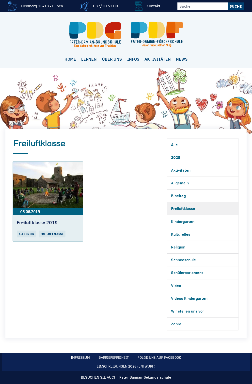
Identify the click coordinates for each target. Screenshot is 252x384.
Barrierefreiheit (114, 357)
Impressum (80, 357)
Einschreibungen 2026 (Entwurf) (126, 366)
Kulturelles (180, 234)
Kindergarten (182, 221)
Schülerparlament (187, 272)
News (182, 59)
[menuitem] (70, 59)
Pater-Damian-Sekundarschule (145, 377)
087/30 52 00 (105, 6)
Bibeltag (178, 195)
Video (176, 285)
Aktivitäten (157, 59)
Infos (133, 59)
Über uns (112, 59)
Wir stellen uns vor (187, 311)
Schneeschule (183, 259)
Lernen (89, 59)
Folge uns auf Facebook (159, 357)
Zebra (176, 324)
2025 (175, 157)
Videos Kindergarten (189, 298)
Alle (174, 144)
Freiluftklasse (183, 208)
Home (70, 59)
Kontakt (153, 6)
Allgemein (180, 183)
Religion (178, 247)
